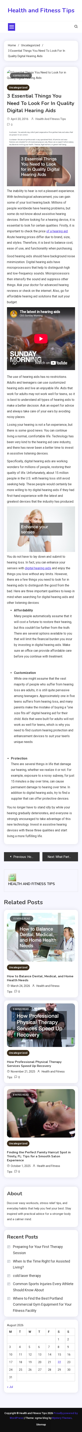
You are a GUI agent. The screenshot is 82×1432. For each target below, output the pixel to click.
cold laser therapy (27, 1276)
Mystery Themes (62, 1417)
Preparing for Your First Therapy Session (38, 1250)
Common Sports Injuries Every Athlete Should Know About (43, 1287)
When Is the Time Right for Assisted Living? (41, 1264)
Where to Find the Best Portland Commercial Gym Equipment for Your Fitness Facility (42, 1304)
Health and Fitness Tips (41, 10)
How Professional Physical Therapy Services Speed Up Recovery (34, 1064)
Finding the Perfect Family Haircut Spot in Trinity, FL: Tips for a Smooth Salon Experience (39, 1156)
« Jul (10, 1387)
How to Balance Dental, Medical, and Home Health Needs (40, 978)
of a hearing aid (57, 231)
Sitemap (41, 1424)
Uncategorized (18, 87)
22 (59, 1362)
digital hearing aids (38, 568)
